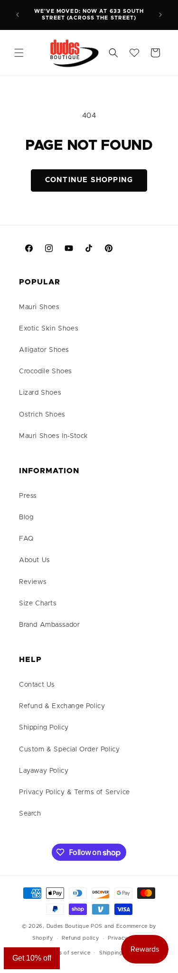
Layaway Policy (43, 771)
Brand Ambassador (49, 625)
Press (28, 496)
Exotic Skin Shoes (48, 328)
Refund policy (80, 938)
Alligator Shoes (44, 350)
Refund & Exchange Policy (62, 706)
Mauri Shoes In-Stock (53, 436)
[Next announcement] (160, 14)
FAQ (26, 538)
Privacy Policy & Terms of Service (74, 792)
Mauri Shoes (39, 307)
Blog (26, 517)
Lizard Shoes (40, 392)
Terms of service (68, 952)
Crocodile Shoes (45, 371)
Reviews (33, 582)
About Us (34, 560)
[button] (19, 52)
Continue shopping (89, 180)
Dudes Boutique (68, 926)
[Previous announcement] (17, 14)
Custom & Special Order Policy (69, 749)
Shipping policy (120, 952)
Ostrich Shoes (42, 414)
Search (30, 813)
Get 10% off (31, 958)
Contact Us (37, 684)
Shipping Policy (44, 727)
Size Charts (38, 603)
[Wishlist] (134, 52)
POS (97, 926)
